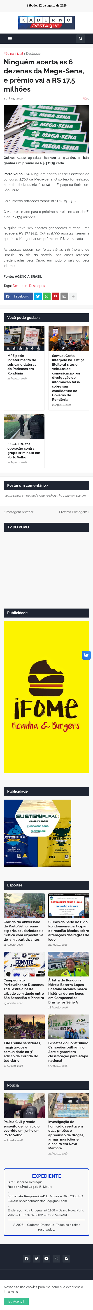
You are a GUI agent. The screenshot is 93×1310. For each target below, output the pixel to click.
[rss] (66, 1259)
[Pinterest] (55, 296)
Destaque (33, 53)
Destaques (37, 286)
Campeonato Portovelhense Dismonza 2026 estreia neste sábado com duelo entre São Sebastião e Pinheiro (24, 989)
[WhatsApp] (47, 296)
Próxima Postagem (73, 512)
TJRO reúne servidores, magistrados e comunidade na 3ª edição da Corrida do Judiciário (22, 1052)
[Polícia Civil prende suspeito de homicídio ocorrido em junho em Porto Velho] (24, 1105)
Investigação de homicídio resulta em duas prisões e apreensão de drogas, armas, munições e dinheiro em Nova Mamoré (66, 1135)
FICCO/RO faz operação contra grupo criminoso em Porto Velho (23, 450)
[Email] (64, 296)
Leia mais (11, 1292)
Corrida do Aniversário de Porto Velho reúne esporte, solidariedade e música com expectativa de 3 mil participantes (24, 931)
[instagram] (56, 1259)
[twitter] (36, 1259)
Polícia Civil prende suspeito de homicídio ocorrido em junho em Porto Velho (22, 1128)
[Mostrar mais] (73, 296)
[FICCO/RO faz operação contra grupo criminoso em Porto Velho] (24, 426)
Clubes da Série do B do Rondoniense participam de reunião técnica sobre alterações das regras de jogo (68, 931)
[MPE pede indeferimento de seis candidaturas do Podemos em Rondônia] (24, 338)
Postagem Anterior (19, 512)
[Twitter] (38, 296)
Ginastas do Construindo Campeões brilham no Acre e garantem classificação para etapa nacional (68, 1052)
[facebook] (26, 1259)
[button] (10, 39)
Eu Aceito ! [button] (16, 1301)
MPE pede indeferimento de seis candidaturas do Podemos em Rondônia (21, 364)
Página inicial (13, 53)
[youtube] (46, 1259)
